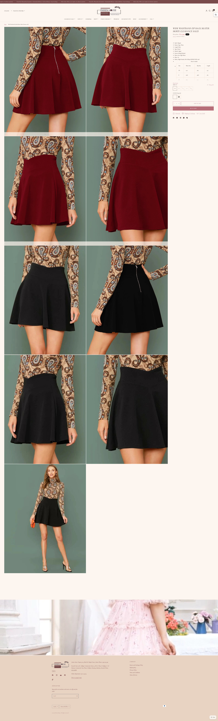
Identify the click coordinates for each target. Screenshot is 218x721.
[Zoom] (82, 30)
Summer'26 (88, 19)
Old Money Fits (126, 19)
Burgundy (175, 97)
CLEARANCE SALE (69, 19)
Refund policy (133, 667)
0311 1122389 (74, 670)
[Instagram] (58, 675)
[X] (177, 118)
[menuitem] (69, 19)
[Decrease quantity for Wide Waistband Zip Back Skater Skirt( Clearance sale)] (174, 103)
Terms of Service (133, 675)
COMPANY (132, 661)
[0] (212, 10)
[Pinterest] (181, 118)
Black (179, 97)
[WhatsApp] (184, 118)
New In (80, 19)
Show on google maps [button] (76, 677)
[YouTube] (62, 675)
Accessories (142, 19)
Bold (134, 19)
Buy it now (193, 108)
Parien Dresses (105, 19)
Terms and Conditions (135, 672)
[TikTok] (54, 679)
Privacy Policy (133, 670)
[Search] (209, 10)
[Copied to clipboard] (187, 118)
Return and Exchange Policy (136, 665)
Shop (95, 19)
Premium (116, 19)
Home (5, 24)
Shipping (174, 36)
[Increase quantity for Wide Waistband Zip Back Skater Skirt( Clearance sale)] (179, 103)
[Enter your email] (77, 696)
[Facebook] (174, 118)
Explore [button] (54, 671)
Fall (151, 19)
